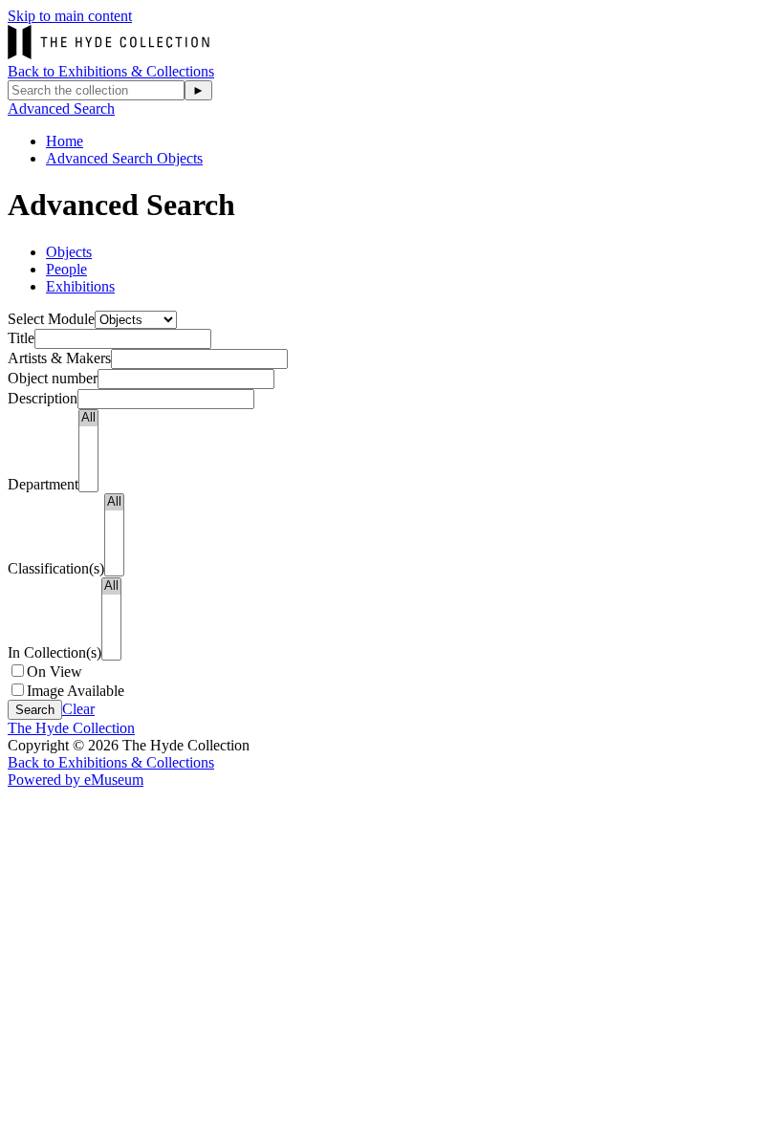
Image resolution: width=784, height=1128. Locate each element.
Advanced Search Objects (124, 158)
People (66, 269)
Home (64, 141)
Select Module (51, 319)
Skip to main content (70, 16)
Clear (78, 709)
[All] (88, 418)
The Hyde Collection (71, 728)
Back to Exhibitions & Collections (111, 71)
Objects (69, 252)
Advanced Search (61, 108)
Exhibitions (80, 286)
